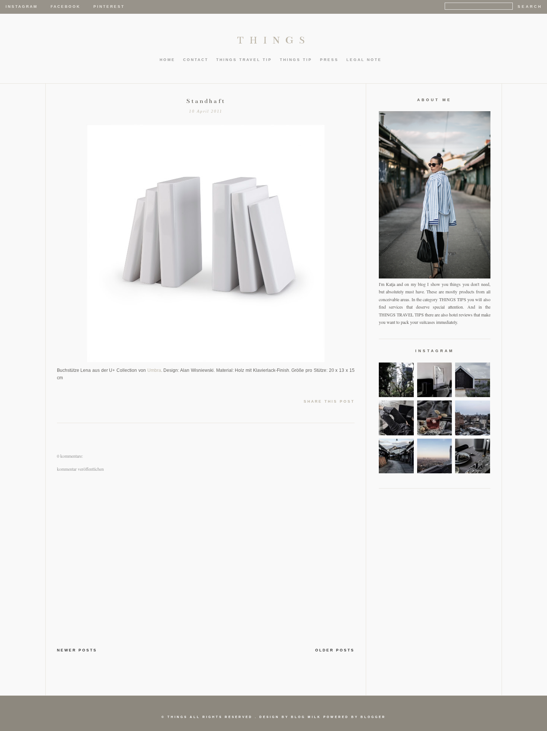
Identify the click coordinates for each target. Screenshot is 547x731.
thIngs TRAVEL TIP (244, 60)
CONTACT (195, 60)
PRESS (329, 60)
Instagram (22, 6)
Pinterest (109, 6)
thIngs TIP (296, 60)
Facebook (65, 6)
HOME (167, 60)
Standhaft (205, 101)
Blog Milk (306, 717)
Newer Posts (77, 650)
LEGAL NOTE (364, 60)
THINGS (273, 40)
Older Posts (335, 650)
